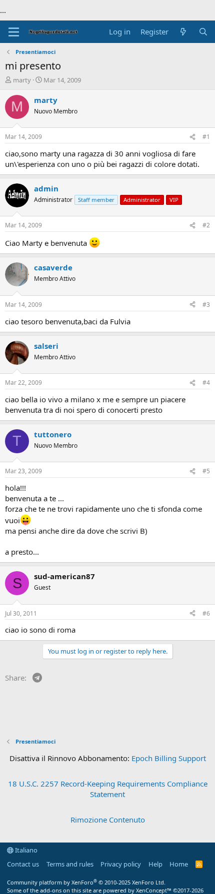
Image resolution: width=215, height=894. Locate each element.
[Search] (203, 31)
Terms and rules (70, 864)
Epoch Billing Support (169, 758)
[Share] (192, 137)
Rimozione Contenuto (107, 820)
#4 (206, 382)
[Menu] (14, 32)
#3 (206, 304)
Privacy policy (120, 864)
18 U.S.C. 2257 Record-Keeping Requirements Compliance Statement (108, 789)
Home (179, 864)
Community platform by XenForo (86, 882)
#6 (206, 613)
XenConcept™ (154, 890)
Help (155, 864)
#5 (206, 471)
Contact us (23, 864)
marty (22, 79)
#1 (206, 136)
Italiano (26, 850)
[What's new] (183, 31)
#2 (206, 225)
